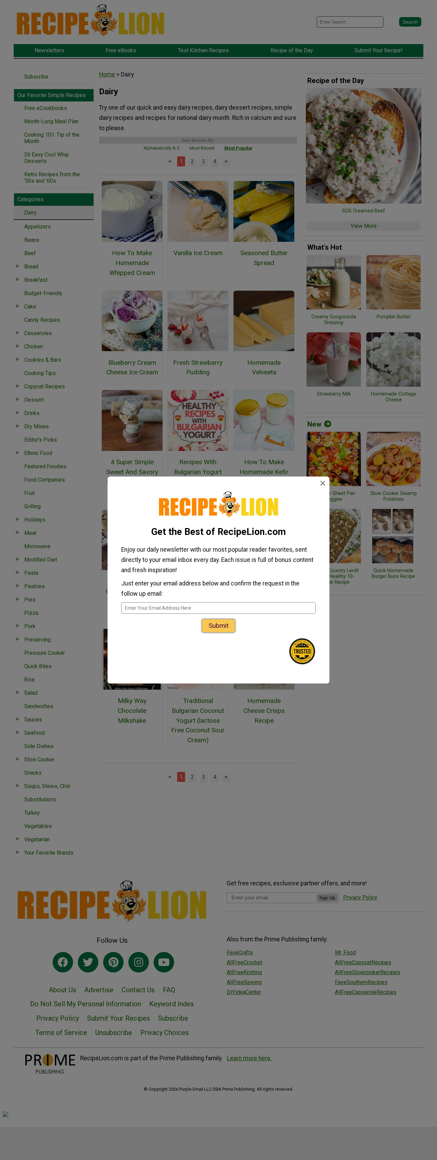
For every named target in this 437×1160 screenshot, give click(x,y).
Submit (218, 626)
